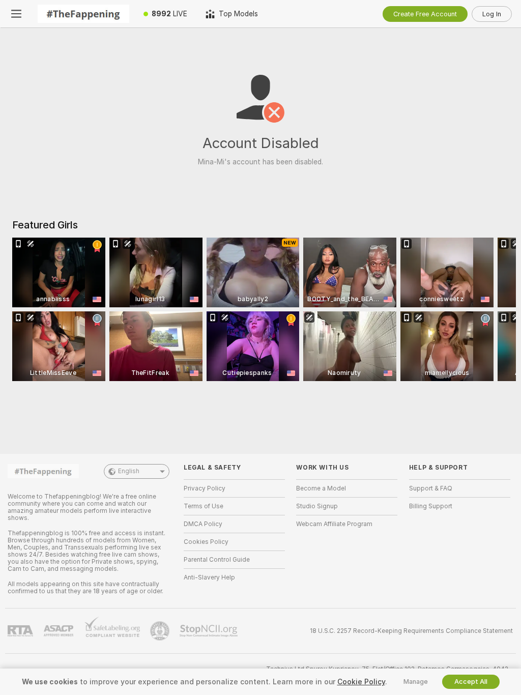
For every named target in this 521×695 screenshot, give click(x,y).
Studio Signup (317, 506)
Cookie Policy (361, 682)
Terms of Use (203, 506)
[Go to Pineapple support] (160, 631)
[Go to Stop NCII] (210, 631)
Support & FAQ (430, 488)
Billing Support (430, 506)
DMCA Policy (203, 524)
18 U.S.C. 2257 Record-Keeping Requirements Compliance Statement (411, 630)
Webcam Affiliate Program (334, 524)
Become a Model (321, 488)
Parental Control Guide (217, 559)
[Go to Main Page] (83, 13)
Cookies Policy (206, 541)
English (128, 471)
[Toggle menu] (16, 13)
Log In (491, 14)
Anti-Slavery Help (209, 577)
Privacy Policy (204, 488)
